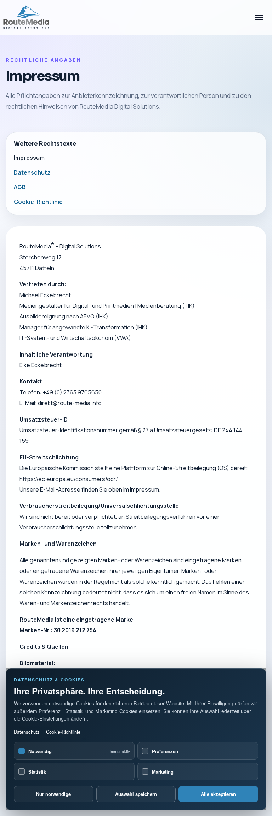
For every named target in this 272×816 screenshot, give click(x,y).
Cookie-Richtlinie (63, 731)
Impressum (29, 158)
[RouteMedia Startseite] (29, 17)
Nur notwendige (53, 794)
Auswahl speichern (136, 794)
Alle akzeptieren (218, 794)
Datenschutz (27, 731)
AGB (20, 187)
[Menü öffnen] (259, 17)
